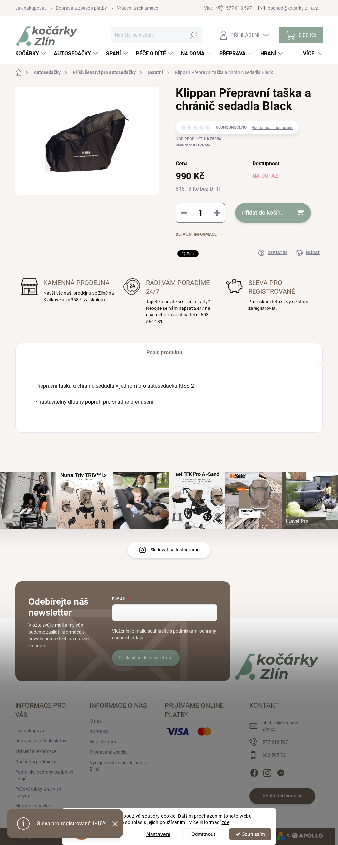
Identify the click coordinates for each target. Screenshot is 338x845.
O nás (96, 721)
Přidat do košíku (263, 212)
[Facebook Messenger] (281, 772)
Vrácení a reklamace (137, 8)
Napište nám (103, 741)
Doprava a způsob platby (81, 8)
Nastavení (158, 834)
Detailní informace (196, 234)
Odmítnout (203, 834)
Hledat (194, 35)
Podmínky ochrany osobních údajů (44, 775)
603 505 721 (275, 755)
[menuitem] (31, 54)
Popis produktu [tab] (164, 352)
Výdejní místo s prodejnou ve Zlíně (119, 766)
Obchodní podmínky (35, 761)
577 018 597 (275, 742)
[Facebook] (254, 772)
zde (226, 822)
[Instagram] (267, 772)
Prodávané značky (109, 752)
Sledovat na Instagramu (175, 549)
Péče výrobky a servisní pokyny (38, 792)
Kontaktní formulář (282, 795)
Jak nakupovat (30, 8)
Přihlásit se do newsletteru (146, 657)
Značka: (193, 145)
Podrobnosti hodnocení (272, 127)
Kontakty (99, 731)
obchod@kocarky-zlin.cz (281, 726)
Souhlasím (253, 834)
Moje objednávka (32, 805)
